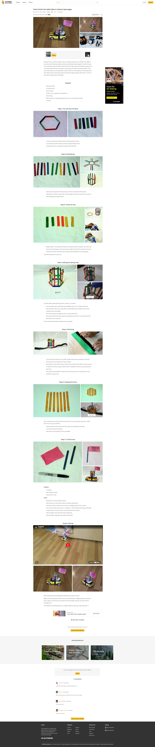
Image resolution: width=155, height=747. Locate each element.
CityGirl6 (61, 683)
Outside (77, 731)
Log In (144, 2)
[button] (101, 14)
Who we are (91, 735)
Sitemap (91, 733)
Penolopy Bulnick (63, 710)
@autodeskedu (110, 730)
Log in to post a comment (77, 718)
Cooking (77, 727)
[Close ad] (122, 68)
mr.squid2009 (62, 701)
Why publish (92, 727)
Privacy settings (74, 744)
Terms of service (56, 744)
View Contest (96, 613)
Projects (18, 2)
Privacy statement (66, 744)
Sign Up (150, 2)
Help (90, 731)
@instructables (110, 727)
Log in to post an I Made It (77, 630)
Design (68, 731)
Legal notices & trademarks (107, 744)
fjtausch (61, 692)
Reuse (44, 12)
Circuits (69, 727)
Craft (40, 12)
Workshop (69, 729)
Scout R (36, 12)
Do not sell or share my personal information (89, 744)
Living (76, 729)
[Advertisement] (114, 85)
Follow (53, 55)
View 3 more (90, 297)
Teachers (31, 2)
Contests (24, 2)
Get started (91, 729)
